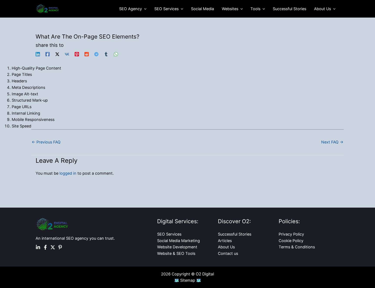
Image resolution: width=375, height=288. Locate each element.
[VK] (67, 54)
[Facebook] (47, 54)
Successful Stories (234, 234)
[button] (144, 8)
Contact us (228, 253)
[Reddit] (86, 54)
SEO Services (169, 234)
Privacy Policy (291, 234)
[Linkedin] (38, 54)
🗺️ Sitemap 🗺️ (187, 280)
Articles (225, 240)
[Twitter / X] (57, 54)
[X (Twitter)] (52, 247)
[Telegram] (96, 54)
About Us (226, 247)
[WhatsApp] (116, 54)
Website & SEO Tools (176, 253)
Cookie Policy (291, 240)
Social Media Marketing (178, 240)
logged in (67, 173)
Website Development (177, 247)
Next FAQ (332, 142)
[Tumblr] (106, 54)
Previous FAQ (46, 142)
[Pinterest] (77, 54)
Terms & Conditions (297, 247)
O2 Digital (205, 274)
